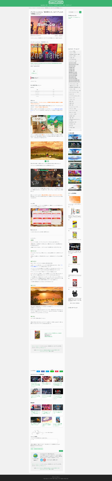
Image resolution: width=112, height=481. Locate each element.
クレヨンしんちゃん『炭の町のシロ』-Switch (53, 333)
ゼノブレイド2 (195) (73, 78)
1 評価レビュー (34, 73)
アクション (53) (73, 108)
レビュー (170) (73, 52)
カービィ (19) (72, 89)
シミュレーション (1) (74, 106)
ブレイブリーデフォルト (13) (75, 90)
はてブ (47, 371)
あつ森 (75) (72, 57)
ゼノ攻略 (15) (72, 70)
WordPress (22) (73, 122)
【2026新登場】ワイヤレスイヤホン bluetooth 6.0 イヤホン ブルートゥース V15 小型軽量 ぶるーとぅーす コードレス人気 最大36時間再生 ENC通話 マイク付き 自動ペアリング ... (74, 300)
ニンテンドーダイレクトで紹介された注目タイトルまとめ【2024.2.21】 (48, 350)
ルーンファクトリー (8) (74, 92)
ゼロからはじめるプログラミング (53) (74, 120)
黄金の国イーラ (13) (73, 72)
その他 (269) (72, 127)
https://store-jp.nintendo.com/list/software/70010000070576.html (46, 63)
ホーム (30, 7)
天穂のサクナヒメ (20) (74, 85)
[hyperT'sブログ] (56, 3)
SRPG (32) (72, 103)
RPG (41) (71, 101)
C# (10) (71, 125)
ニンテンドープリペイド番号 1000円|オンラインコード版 (74, 204)
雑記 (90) (72, 117)
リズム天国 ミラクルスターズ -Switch (74, 228)
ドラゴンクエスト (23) (74, 83)
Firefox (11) (72, 123)
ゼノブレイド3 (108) (73, 75)
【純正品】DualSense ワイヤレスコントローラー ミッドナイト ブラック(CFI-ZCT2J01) (74, 276)
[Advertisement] (38, 361)
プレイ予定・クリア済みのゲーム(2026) (74, 18)
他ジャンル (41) (73, 112)
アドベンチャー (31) (73, 110)
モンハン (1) (72, 97)
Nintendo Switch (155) (75, 54)
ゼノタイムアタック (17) (73, 64)
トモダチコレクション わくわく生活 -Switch (74, 240)
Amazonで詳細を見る (48, 336)
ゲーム (56, 35)
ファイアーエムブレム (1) (74, 95)
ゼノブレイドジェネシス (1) (74, 81)
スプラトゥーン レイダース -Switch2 (74, 264)
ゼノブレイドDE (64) (73, 73)
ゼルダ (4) (72, 94)
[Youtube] (44, 460)
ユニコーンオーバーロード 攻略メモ (46, 351)
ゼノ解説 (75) (72, 67)
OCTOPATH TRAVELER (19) (75, 87)
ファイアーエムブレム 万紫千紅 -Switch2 (74, 287)
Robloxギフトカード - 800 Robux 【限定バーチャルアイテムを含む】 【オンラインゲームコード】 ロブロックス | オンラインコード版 (74, 252)
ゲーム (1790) (72, 51)
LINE (52, 371)
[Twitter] (42, 460)
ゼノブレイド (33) (73, 61)
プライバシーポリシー (56, 477)
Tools (64, 5)
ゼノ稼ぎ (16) (72, 69)
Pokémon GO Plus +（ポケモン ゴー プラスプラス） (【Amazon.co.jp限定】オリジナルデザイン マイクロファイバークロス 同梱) (74, 216)
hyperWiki (43, 5)
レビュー (60, 5)
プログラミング (68, 5)
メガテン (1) (72, 99)
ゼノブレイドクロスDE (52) (74, 80)
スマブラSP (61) (73, 59)
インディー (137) (73, 114)
